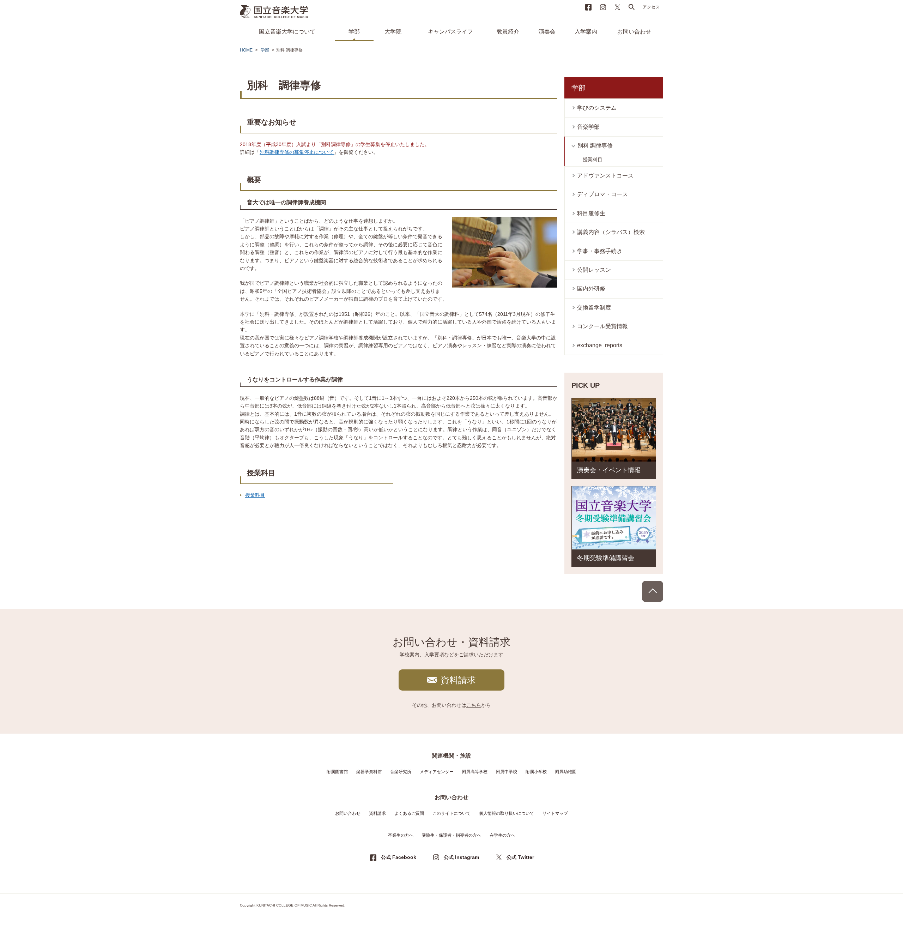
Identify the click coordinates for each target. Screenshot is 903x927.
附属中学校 (506, 771)
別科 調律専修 (595, 146)
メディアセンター (437, 771)
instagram (603, 7)
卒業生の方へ (400, 835)
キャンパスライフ (450, 32)
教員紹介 (508, 32)
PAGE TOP (652, 591)
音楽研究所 (400, 771)
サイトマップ (555, 813)
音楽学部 (588, 127)
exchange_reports (599, 345)
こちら (473, 705)
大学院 (392, 32)
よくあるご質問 (409, 813)
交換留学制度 (594, 308)
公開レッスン (594, 270)
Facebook (588, 7)
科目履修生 (591, 213)
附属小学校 (536, 771)
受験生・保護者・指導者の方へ (451, 835)
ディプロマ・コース (602, 194)
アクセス (651, 7)
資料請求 (458, 680)
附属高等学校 (474, 771)
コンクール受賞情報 (602, 326)
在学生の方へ (502, 835)
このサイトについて (451, 813)
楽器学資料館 (369, 771)
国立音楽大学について (287, 32)
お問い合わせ (634, 32)
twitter (617, 7)
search (632, 7)
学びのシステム (597, 108)
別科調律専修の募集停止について (297, 152)
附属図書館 (337, 771)
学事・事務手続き (599, 251)
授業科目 (255, 495)
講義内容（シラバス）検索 (611, 232)
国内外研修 (591, 288)
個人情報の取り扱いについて (506, 813)
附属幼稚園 (565, 771)
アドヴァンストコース (605, 176)
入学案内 (586, 32)
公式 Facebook (398, 857)
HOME (246, 50)
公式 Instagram (461, 857)
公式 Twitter (520, 857)
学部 (354, 32)
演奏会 (547, 32)
